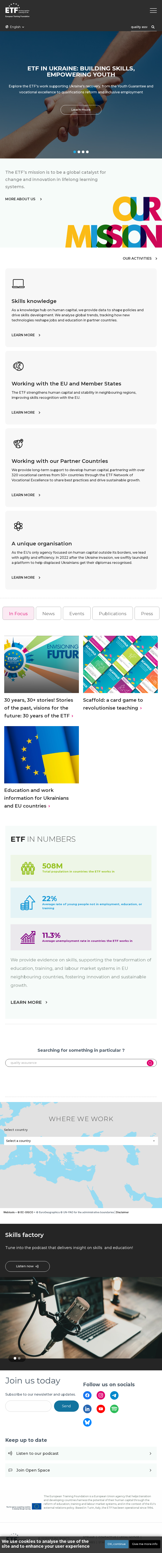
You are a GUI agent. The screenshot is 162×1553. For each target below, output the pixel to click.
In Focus (18, 613)
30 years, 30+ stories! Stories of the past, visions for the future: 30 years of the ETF (38, 708)
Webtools (9, 1212)
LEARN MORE (23, 335)
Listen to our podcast (37, 1453)
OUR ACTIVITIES (137, 258)
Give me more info (145, 1544)
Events (76, 613)
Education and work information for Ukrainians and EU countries (36, 798)
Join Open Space (33, 1470)
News (48, 613)
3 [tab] (83, 152)
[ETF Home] (81, 13)
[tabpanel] (81, 94)
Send (66, 1406)
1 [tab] (74, 152)
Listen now (25, 1266)
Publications (112, 613)
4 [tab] (87, 152)
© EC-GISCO (25, 1212)
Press (147, 613)
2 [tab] (79, 152)
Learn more (81, 110)
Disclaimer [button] (122, 1212)
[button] (117, 1155)
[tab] (18, 613)
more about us (20, 199)
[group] (81, 1155)
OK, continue (117, 1544)
